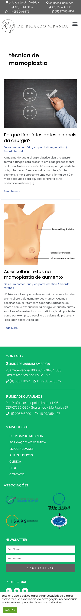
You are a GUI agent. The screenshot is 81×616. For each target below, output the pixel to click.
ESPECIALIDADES (21, 449)
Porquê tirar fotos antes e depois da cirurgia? (40, 138)
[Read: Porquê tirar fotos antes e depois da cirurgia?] (40, 103)
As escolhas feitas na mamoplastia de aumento (33, 274)
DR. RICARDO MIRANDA (26, 436)
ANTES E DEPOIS (21, 455)
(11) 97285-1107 (64, 11)
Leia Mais (56, 602)
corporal (39, 147)
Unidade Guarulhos (60, 3)
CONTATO (16, 474)
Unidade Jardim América (23, 2)
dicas (49, 147)
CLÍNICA (15, 461)
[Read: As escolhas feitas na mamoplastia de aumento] (40, 234)
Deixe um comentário (17, 147)
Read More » (12, 191)
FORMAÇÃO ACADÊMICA (27, 442)
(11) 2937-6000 (61, 7)
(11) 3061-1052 (23, 7)
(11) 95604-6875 (18, 12)
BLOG (13, 468)
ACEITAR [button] (10, 610)
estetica (59, 147)
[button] (75, 24)
